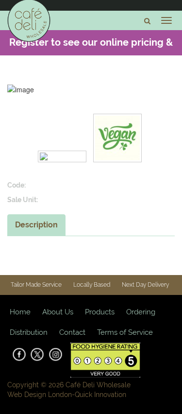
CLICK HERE (126, 66)
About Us (57, 312)
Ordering (140, 312)
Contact (72, 332)
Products (100, 312)
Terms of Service (125, 332)
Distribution (29, 332)
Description (36, 224)
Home (20, 312)
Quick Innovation (100, 394)
